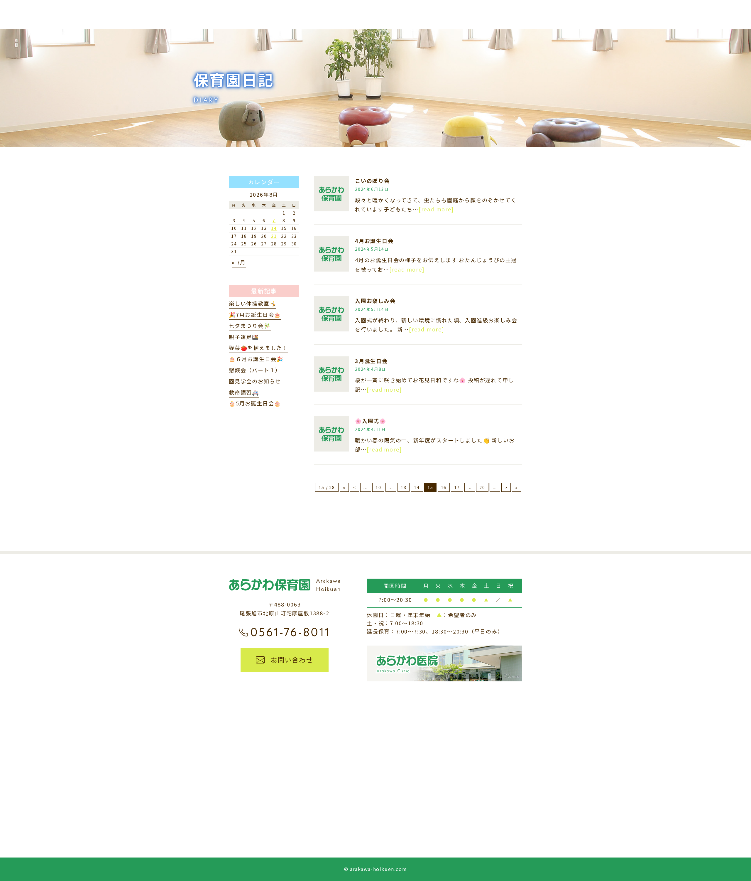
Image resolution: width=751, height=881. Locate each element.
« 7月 (239, 262)
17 (457, 487)
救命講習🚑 (244, 392)
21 (274, 236)
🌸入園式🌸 (370, 421)
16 (444, 487)
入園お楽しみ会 (375, 300)
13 (404, 487)
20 (482, 487)
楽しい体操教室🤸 (252, 303)
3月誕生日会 (371, 361)
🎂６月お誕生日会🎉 (256, 359)
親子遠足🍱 (244, 337)
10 (378, 487)
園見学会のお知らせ (255, 381)
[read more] (436, 209)
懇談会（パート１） (255, 370)
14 (417, 487)
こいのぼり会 (372, 180)
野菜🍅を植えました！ (258, 347)
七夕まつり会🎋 (250, 325)
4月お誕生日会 (374, 241)
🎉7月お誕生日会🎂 (255, 314)
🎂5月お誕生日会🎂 (255, 403)
